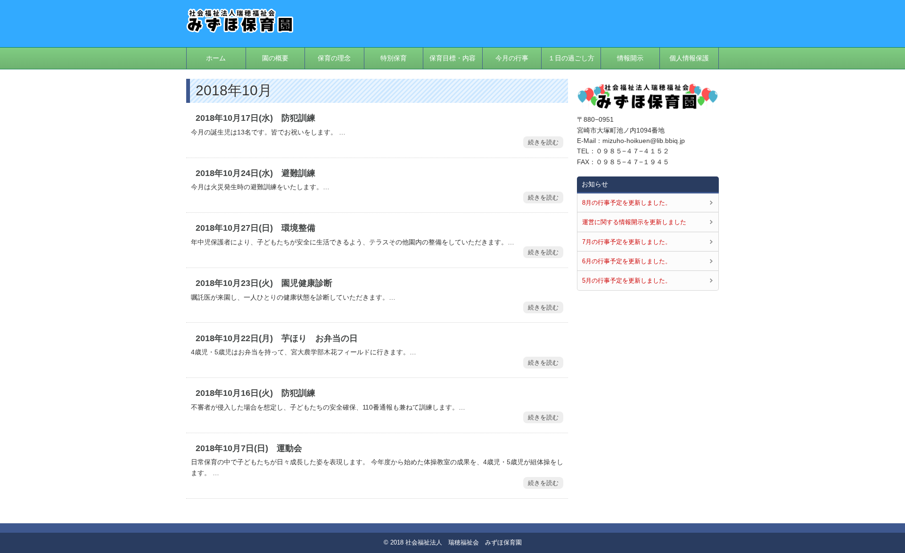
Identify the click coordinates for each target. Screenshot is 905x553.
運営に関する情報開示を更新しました (634, 222)
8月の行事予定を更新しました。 (626, 202)
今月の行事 (511, 58)
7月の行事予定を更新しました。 (626, 241)
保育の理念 (334, 58)
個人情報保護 (689, 58)
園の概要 (275, 58)
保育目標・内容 (452, 58)
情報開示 (630, 58)
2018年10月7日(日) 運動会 (249, 448)
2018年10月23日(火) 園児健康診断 (264, 283)
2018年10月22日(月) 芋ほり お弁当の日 (277, 338)
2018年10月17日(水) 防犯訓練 (255, 118)
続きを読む (543, 142)
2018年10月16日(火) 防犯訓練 (255, 393)
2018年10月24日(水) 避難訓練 (255, 173)
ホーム (216, 58)
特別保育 (393, 58)
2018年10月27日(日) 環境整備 (255, 228)
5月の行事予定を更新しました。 (626, 280)
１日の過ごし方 (571, 58)
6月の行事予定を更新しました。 (626, 261)
